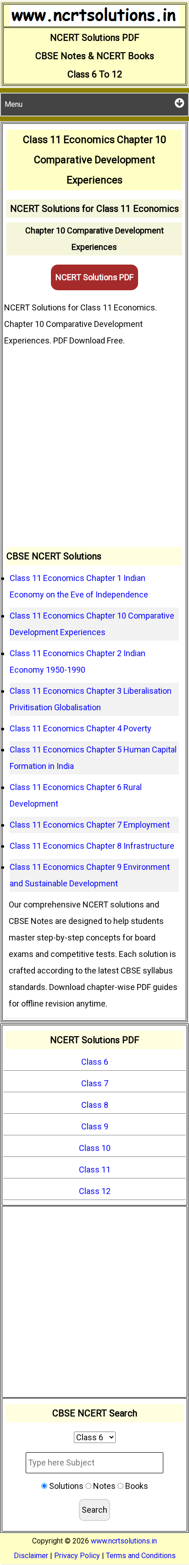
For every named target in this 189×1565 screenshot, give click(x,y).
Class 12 (95, 1191)
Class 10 (95, 1148)
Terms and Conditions (141, 1555)
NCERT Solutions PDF (94, 277)
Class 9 (94, 1126)
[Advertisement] (94, 448)
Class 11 (95, 1169)
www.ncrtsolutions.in (124, 1541)
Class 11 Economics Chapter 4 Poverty (80, 728)
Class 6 (94, 1062)
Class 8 (94, 1105)
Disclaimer (31, 1555)
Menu (13, 104)
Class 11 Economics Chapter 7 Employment (90, 825)
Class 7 (94, 1083)
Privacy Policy (77, 1555)
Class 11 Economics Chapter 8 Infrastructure (92, 846)
